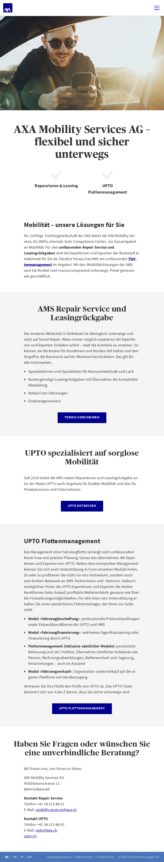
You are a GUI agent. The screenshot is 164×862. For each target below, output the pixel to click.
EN (30, 857)
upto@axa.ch (46, 830)
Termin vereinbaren (82, 417)
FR (15, 857)
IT (22, 857)
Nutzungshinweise (59, 857)
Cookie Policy (106, 857)
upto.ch (30, 836)
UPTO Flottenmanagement (82, 708)
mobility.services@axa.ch (56, 809)
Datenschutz (84, 857)
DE (7, 857)
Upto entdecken (82, 505)
